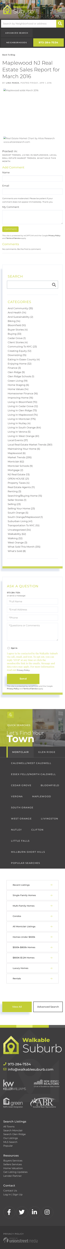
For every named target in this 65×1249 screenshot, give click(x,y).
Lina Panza (12, 83)
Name (6, 172)
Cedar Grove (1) (17, 338)
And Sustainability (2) (20, 316)
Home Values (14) (18, 389)
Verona (17, 796)
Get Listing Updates (15, 1172)
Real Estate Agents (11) (21, 487)
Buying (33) (14, 333)
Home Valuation (13, 1168)
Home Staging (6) (18, 385)
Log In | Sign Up (13, 1194)
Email (5, 185)
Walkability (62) (17, 534)
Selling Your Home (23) (21, 508)
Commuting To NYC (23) (22, 346)
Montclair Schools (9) (20, 466)
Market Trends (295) (20, 457)
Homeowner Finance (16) (23, 393)
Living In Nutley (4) (19, 423)
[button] (60, 24)
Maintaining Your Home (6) (24, 448)
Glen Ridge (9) (16, 372)
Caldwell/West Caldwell (31, 763)
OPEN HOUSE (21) (18, 478)
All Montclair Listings (24, 926)
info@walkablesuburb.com (30, 1069)
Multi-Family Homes (23, 905)
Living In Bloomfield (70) (22, 402)
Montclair (20, 752)
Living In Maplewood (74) (23, 414)
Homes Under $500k (24, 937)
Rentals (17, 978)
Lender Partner (12, 1175)
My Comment (10, 207)
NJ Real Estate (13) (19, 474)
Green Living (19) (18, 380)
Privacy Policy (54, 236)
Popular (8, 1145)
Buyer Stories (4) (18, 329)
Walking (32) (15, 538)
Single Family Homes (24, 895)
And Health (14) (17, 312)
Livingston (49, 818)
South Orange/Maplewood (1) (25, 517)
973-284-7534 (48, 42)
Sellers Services (12, 1164)
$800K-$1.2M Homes (23, 957)
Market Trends (11, 155)
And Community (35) (20, 308)
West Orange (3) (17, 542)
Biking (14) (14, 321)
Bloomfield (50, 785)
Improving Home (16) (20, 397)
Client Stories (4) (18, 342)
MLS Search (10, 1142)
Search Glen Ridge (14, 1134)
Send (23, 678)
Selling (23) (14, 504)
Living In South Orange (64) (24, 427)
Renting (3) (14, 491)
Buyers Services (12, 1160)
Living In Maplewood (35, 155)
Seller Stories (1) (17, 500)
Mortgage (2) (15, 470)
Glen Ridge (46, 752)
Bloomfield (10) (17, 325)
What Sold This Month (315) (24, 546)
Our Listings (10, 1138)
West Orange (21, 818)
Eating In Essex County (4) (24, 359)
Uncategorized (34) (19, 529)
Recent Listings (21, 885)
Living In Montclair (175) (22, 419)
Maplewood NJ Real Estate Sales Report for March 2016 (31, 69)
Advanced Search (16, 33)
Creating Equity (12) (19, 351)
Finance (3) (14, 367)
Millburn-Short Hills (28, 851)
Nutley (16, 829)
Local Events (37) (18, 440)
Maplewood (41, 796)
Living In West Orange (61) (23, 436)
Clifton (37, 829)
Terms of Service (13, 238)
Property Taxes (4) (18, 482)
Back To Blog (8, 55)
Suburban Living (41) (20, 521)
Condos (17, 916)
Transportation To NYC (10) (23, 525)
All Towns (9, 1126)
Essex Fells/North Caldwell (33, 774)
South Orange (22, 807)
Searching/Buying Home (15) (25, 495)
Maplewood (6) (17, 453)
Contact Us (10, 1190)
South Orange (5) (18, 512)
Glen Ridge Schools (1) (21, 376)
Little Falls (20, 840)
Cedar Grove (21, 785)
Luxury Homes (20, 968)
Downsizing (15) (17, 355)
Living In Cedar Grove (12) (23, 406)
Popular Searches (25, 863)
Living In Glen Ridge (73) (22, 410)
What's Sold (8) (17, 551)
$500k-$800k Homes (24, 947)
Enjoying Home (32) (19, 363)
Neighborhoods (16, 42)
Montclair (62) (16, 461)
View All (17, 1006)
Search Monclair (13, 1130)
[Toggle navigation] (59, 9)
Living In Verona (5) (19, 431)
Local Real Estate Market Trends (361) (30, 444)
